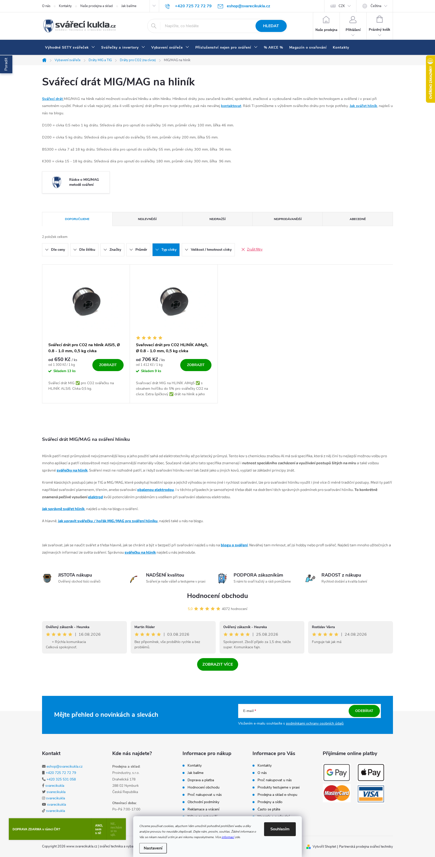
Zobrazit (108, 365)
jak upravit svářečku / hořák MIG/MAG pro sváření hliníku (108, 520)
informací (228, 837)
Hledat (271, 26)
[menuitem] (70, 47)
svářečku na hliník (140, 552)
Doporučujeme (77, 219)
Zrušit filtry (255, 249)
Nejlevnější (147, 219)
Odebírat (364, 710)
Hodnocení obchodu (217, 595)
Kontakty (65, 6)
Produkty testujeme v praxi (279, 787)
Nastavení (153, 848)
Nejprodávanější (288, 219)
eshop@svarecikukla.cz (65, 766)
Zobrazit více (217, 664)
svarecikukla (54, 785)
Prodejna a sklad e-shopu (277, 795)
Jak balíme (128, 6)
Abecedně (358, 219)
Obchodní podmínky (203, 802)
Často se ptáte (269, 809)
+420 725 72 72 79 (61, 772)
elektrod (95, 496)
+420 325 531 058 (61, 779)
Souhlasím (279, 829)
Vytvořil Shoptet (324, 846)
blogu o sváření (234, 545)
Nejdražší (217, 219)
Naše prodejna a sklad (96, 6)
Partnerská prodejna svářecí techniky (366, 846)
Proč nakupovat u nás (205, 795)
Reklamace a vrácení (203, 809)
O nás (46, 6)
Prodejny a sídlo (270, 802)
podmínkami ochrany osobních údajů (315, 723)
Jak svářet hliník (363, 105)
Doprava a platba (201, 780)
